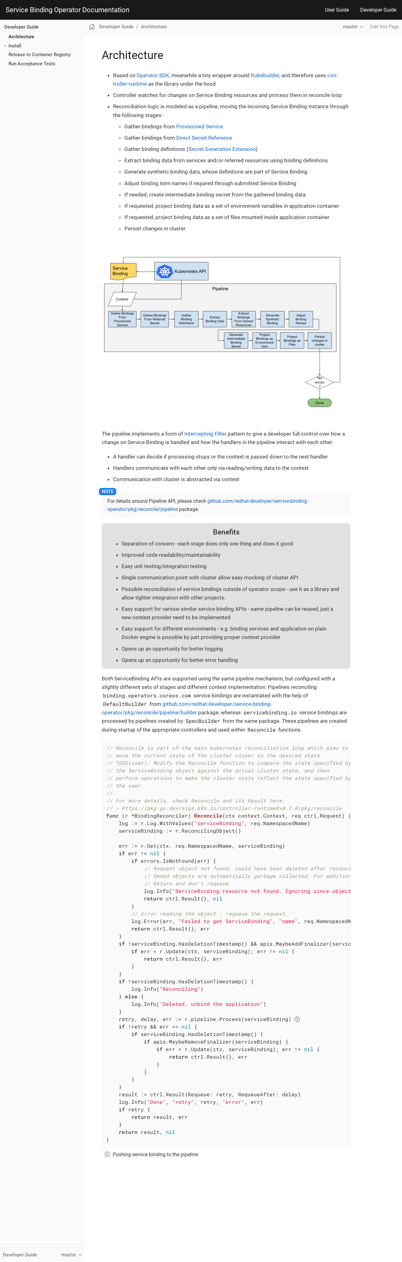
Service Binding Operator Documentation (67, 10)
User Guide (337, 10)
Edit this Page (384, 27)
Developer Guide (378, 10)
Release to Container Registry (39, 54)
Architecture (21, 36)
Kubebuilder (265, 75)
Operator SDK (153, 75)
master (350, 27)
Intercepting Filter (205, 434)
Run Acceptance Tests (31, 63)
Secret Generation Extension (222, 149)
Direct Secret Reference (204, 138)
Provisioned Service (199, 126)
